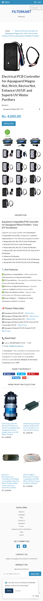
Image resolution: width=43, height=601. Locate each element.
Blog (21, 532)
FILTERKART (21, 12)
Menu (7, 2)
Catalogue (21, 515)
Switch (9, 591)
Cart (39, 2)
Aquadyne (21, 523)
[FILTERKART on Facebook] (18, 546)
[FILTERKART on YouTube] (25, 546)
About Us (21, 512)
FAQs (21, 517)
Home (7, 31)
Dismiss (18, 591)
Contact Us (21, 520)
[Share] (7, 132)
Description (21, 215)
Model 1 (5, 105)
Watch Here (29, 313)
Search (21, 535)
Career (21, 526)
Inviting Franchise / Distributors (22, 529)
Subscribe (35, 574)
